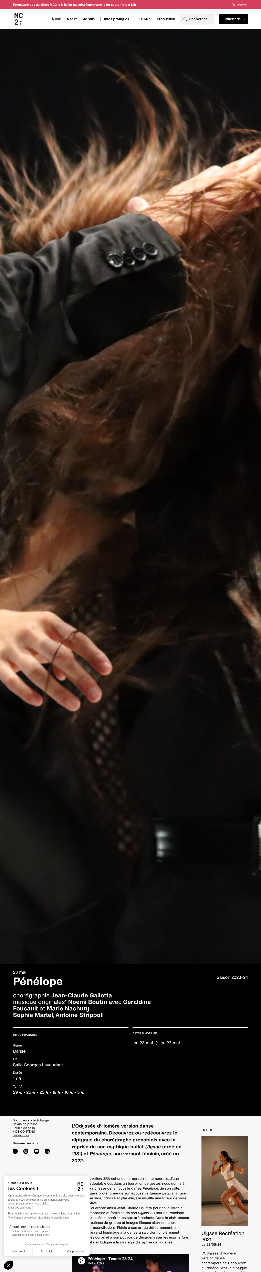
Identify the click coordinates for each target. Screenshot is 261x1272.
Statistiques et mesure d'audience (30, 1234)
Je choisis (47, 1251)
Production (166, 19)
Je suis (89, 19)
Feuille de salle (24, 1128)
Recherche (198, 19)
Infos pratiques (116, 19)
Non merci (18, 1251)
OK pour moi (75, 1251)
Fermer (242, 4)
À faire (72, 19)
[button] (8, 1265)
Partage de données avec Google (30, 1231)
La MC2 (145, 19)
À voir (56, 19)
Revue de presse (25, 1124)
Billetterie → (235, 19)
